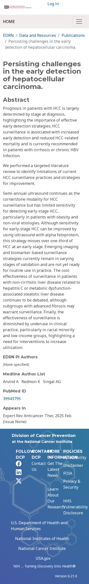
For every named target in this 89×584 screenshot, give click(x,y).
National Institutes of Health (42, 538)
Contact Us (39, 466)
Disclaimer (73, 465)
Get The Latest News (54, 469)
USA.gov (43, 558)
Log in (53, 3)
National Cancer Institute (42, 548)
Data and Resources (37, 35)
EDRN (8, 35)
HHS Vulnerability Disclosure (75, 507)
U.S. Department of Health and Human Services (39, 525)
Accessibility (74, 457)
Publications (73, 35)
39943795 (12, 398)
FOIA (67, 473)
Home (9, 21)
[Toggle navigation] (79, 21)
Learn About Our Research (56, 498)
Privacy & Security (71, 484)
